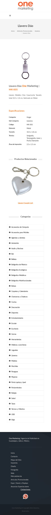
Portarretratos (16, 388)
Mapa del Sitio (16, 460)
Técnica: (11, 136)
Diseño (13, 466)
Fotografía (14, 470)
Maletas (13, 361)
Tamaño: (12, 132)
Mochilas (14, 366)
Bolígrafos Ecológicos (18, 270)
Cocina (13, 302)
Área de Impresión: (15, 144)
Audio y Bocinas (16, 248)
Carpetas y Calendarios (19, 291)
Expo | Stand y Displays (19, 483)
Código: (11, 124)
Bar (12, 254)
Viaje (12, 420)
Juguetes (14, 350)
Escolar (13, 323)
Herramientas (15, 339)
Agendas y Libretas (17, 238)
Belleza (13, 259)
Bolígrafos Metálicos (18, 275)
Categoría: (12, 117)
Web (12, 473)
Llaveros (37, 31)
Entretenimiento (16, 318)
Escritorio (14, 329)
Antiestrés (14, 243)
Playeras (13, 377)
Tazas (12, 404)
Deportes (14, 313)
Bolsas (13, 286)
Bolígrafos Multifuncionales (20, 281)
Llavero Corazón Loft (25, 203)
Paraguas (14, 372)
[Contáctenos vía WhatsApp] (25, 496)
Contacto (14, 456)
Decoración (15, 307)
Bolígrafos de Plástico (18, 265)
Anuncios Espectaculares (20, 487)
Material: (12, 128)
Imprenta (14, 463)
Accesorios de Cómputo (19, 227)
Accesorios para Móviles (19, 232)
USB (12, 414)
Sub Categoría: (14, 121)
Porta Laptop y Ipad (18, 382)
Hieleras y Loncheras (18, 345)
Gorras (13, 334)
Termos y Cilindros (17, 409)
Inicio (13, 31)
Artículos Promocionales (24, 31)
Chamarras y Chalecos (19, 297)
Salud (12, 398)
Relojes (13, 393)
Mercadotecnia (16, 476)
